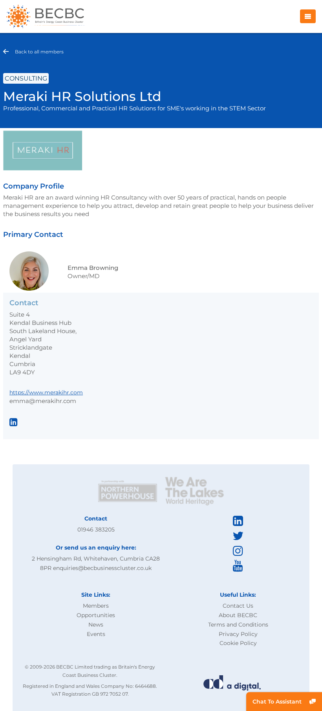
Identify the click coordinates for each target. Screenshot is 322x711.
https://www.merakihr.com (46, 392)
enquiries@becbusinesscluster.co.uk (102, 568)
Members (96, 605)
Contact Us (238, 605)
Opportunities (96, 615)
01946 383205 (96, 529)
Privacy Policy (238, 634)
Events (96, 634)
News (95, 624)
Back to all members (39, 52)
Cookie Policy (238, 643)
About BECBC (238, 615)
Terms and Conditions (238, 624)
